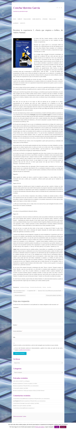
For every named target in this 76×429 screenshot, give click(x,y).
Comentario (16, 307)
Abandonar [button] (63, 427)
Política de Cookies (39, 427)
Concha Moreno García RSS (59, 8)
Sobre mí (20, 19)
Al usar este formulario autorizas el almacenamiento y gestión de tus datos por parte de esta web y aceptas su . (39, 349)
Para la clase (52, 19)
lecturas (44, 287)
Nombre (15, 325)
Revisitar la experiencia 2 (19, 295)
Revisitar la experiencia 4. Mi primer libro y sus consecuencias (26, 385)
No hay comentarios (18, 292)
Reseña (59, 290)
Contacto (22, 23)
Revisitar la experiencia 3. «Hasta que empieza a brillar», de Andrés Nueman (28, 390)
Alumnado (15, 23)
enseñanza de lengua (24, 287)
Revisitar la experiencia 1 (29, 408)
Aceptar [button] (56, 427)
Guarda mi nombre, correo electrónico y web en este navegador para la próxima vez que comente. (35, 345)
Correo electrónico (17, 331)
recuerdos (49, 287)
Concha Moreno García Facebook (57, 8)
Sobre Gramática (36, 19)
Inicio (14, 19)
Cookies (24, 416)
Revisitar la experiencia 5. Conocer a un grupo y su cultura (25, 383)
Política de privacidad (17, 416)
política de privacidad (25, 350)
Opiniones (45, 19)
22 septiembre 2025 (31, 290)
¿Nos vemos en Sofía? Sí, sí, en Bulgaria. (21, 381)
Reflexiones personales (53, 290)
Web (14, 337)
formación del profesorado (35, 287)
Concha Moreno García (26, 7)
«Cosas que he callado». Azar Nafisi (54, 295)
